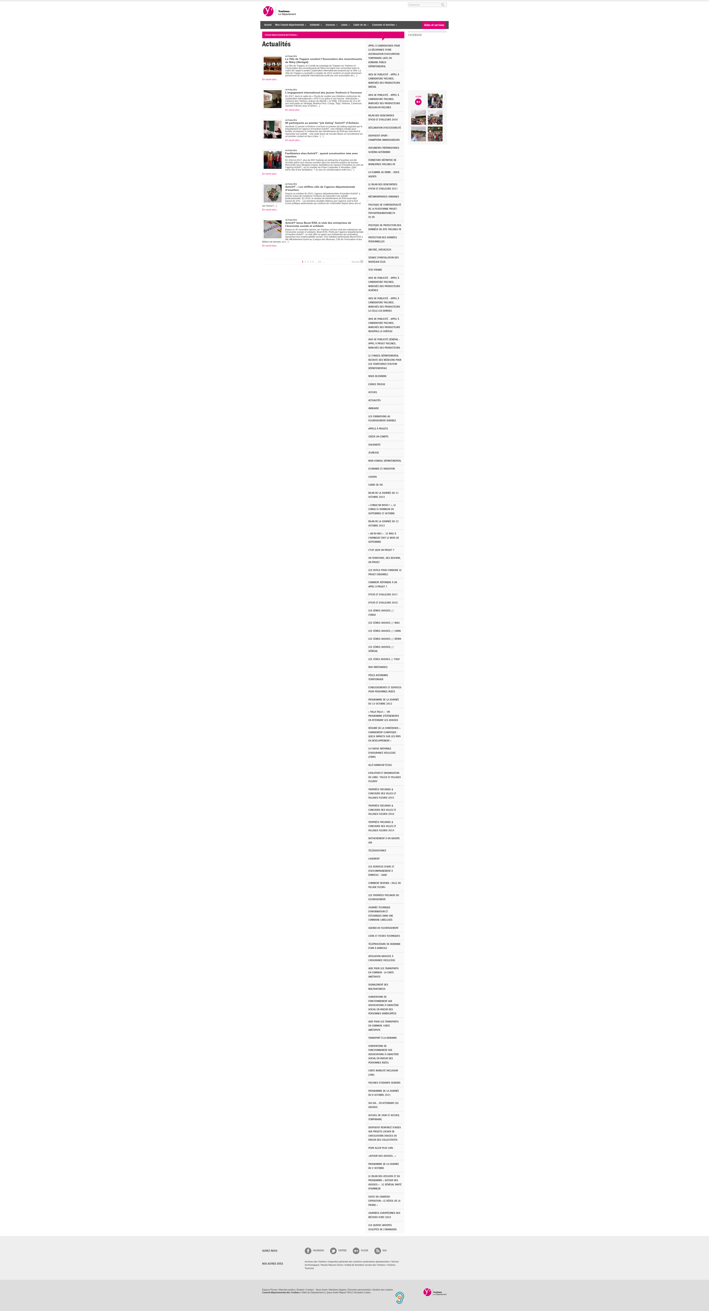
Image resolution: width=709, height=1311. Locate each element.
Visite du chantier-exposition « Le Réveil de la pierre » (384, 1200)
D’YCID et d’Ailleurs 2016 (383, 602)
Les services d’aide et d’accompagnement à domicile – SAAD (381, 870)
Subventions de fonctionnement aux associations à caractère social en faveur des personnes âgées (383, 1054)
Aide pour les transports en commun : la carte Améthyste (383, 972)
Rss (385, 1250)
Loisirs (343, 24)
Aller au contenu (285, 3)
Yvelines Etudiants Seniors (384, 1082)
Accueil (267, 24)
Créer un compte (378, 436)
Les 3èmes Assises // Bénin (384, 638)
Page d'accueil (435, 1292)
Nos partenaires (378, 667)
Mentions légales (337, 1289)
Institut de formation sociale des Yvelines (365, 1265)
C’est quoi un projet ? (381, 550)
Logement (374, 858)
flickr (364, 1250)
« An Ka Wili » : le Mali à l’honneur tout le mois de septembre (383, 537)
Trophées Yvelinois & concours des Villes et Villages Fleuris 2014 (382, 826)
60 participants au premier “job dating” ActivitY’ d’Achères (322, 122)
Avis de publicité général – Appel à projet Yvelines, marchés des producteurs (384, 343)
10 (319, 261)
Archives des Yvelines (316, 1261)
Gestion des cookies (383, 1289)
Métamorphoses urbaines (383, 196)
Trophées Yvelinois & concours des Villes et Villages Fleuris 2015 (382, 793)
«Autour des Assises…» (382, 1156)
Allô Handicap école (380, 765)
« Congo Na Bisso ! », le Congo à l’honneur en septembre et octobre (382, 509)
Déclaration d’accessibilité (384, 127)
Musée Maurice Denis (332, 1265)
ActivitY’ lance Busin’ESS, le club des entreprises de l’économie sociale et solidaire (318, 224)
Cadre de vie (359, 24)
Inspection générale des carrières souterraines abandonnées (359, 1261)
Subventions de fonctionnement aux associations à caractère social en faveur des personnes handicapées (383, 1005)
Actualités (374, 400)
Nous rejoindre (377, 376)
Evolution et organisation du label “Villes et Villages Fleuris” (384, 777)
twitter (342, 1250)
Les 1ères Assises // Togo (384, 659)
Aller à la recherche (305, 3)
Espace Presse (269, 1289)
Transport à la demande (382, 1037)
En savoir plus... (270, 79)
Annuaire (373, 408)
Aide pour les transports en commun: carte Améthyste (383, 1025)
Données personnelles (359, 1289)
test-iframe (375, 269)
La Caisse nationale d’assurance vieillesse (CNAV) (382, 752)
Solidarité (314, 24)
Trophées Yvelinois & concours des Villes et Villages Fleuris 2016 (382, 809)
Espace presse (376, 384)
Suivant (355, 261)
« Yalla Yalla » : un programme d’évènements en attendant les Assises (383, 716)
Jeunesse (329, 24)
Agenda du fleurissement (383, 928)
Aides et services (434, 25)
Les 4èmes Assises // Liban (384, 631)
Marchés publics (287, 1289)
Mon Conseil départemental (288, 24)
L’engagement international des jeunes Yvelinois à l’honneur (323, 92)
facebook (318, 1250)
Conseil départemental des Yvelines (279, 11)
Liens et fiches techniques (384, 936)
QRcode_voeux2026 (379, 249)
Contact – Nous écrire (317, 1289)
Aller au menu (267, 3)
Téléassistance (377, 850)
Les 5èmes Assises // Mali (384, 622)
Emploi (300, 1289)
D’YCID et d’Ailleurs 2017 (383, 594)
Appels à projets (378, 428)
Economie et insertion (382, 24)
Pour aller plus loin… (381, 1148)
